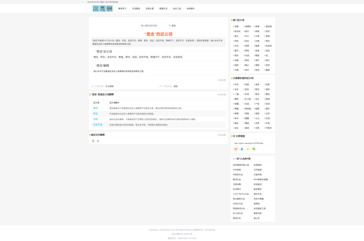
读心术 (257, 218)
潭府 (237, 98)
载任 (268, 108)
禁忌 (257, 94)
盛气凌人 (239, 50)
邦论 (247, 69)
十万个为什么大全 (241, 193)
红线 (268, 118)
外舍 (268, 123)
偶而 (257, 65)
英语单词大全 (239, 208)
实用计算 (150, 8)
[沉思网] (103, 8)
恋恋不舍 (97, 124)
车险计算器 (259, 198)
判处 (237, 40)
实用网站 (258, 164)
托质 (268, 84)
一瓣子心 (239, 94)
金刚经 (257, 203)
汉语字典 (258, 174)
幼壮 (237, 127)
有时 (268, 40)
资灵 (268, 31)
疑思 (257, 108)
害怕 (247, 60)
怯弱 (237, 60)
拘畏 (257, 31)
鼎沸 (257, 26)
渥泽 (268, 89)
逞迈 (268, 50)
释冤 (237, 113)
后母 (247, 94)
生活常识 (237, 189)
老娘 (268, 36)
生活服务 (136, 8)
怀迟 (237, 84)
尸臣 (257, 103)
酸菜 (257, 55)
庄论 (237, 45)
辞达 (257, 89)
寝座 (247, 123)
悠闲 (237, 65)
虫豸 (237, 89)
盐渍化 (238, 31)
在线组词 (258, 184)
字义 (247, 36)
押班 (247, 50)
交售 (257, 127)
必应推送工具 (260, 208)
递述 (257, 84)
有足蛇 (269, 45)
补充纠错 (222, 79)
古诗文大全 (238, 203)
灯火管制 (109, 86)
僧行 (268, 60)
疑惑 (257, 45)
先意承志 (249, 103)
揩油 (268, 98)
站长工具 (177, 8)
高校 (176, 86)
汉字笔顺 (258, 169)
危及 (247, 89)
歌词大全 (237, 179)
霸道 (268, 69)
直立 (237, 36)
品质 (257, 50)
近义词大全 (238, 213)
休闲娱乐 (191, 8)
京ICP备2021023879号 (182, 233)
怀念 (95, 113)
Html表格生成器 (261, 179)
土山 (257, 118)
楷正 (237, 123)
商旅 (257, 113)
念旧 (95, 119)
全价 (257, 98)
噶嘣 (237, 108)
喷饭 (247, 84)
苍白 (247, 40)
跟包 (268, 94)
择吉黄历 (258, 189)
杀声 (257, 123)
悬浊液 (269, 26)
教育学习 (122, 8)
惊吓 (257, 60)
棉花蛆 (248, 108)
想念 (95, 108)
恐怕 (257, 69)
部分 (247, 31)
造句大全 (258, 193)
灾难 (257, 40)
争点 (237, 118)
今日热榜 (237, 169)
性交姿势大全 (239, 198)
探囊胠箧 (239, 103)
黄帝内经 (258, 213)
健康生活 (163, 8)
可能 (237, 69)
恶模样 (248, 26)
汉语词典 (237, 184)
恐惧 (247, 45)
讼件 (268, 113)
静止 (247, 65)
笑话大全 (237, 218)
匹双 (268, 103)
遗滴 (247, 127)
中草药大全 (238, 174)
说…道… (270, 55)
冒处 (237, 55)
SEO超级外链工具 (241, 164)
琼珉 (247, 113)
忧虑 (268, 65)
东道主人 (249, 55)
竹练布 (269, 127)
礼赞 (257, 36)
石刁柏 (248, 98)
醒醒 (247, 118)
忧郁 (237, 26)
